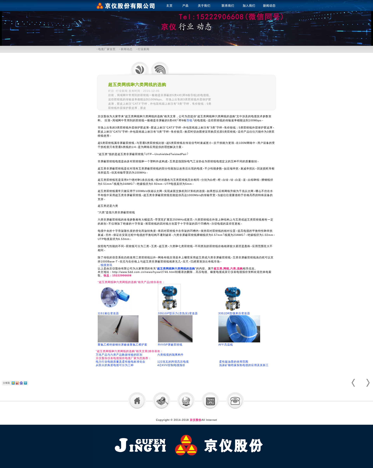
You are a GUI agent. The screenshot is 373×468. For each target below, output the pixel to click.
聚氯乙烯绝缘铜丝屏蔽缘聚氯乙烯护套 (122, 344)
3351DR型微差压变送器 (234, 313)
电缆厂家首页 (107, 49)
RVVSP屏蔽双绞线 (170, 344)
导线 (189, 120)
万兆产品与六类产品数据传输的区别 (119, 354)
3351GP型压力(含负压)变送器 (178, 313)
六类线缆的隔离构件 (170, 354)
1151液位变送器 (108, 313)
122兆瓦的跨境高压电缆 (173, 361)
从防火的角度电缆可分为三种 (115, 365)
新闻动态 (126, 49)
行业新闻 (143, 49)
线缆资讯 (106, 265)
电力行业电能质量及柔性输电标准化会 (120, 361)
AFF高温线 (225, 344)
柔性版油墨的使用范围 (233, 361)
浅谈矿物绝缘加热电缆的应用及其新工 (244, 365)
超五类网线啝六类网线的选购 (176, 268)
